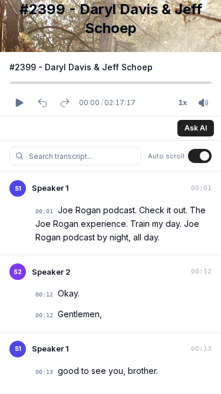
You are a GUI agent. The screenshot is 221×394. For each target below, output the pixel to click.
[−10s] (42, 102)
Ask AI (195, 127)
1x (182, 102)
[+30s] (64, 102)
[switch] (200, 156)
